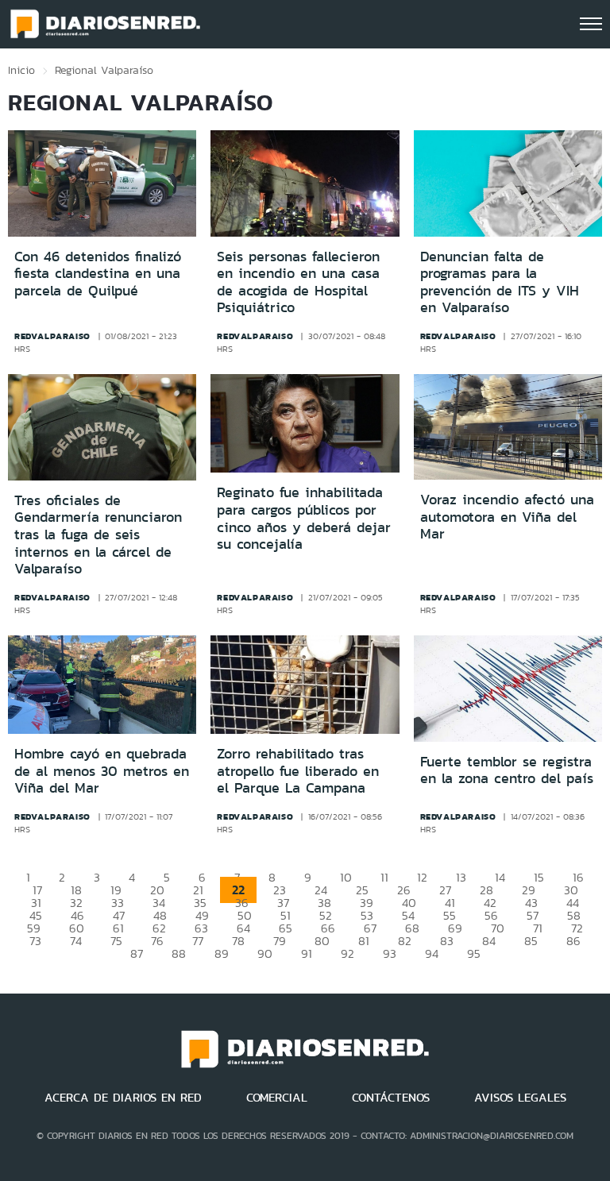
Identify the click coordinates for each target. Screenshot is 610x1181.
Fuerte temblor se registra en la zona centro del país (506, 770)
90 (264, 953)
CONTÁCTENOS (391, 1097)
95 (474, 953)
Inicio (21, 69)
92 (347, 953)
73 (35, 940)
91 (306, 953)
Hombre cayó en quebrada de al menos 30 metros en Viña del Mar (101, 770)
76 (157, 940)
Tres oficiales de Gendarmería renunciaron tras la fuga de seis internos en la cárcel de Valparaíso (98, 534)
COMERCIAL (276, 1097)
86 (573, 940)
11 (384, 877)
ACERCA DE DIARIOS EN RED (123, 1097)
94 (431, 953)
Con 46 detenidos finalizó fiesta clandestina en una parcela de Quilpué (97, 273)
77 (197, 940)
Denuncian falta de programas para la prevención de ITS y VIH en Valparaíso (499, 282)
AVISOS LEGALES (520, 1097)
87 (136, 953)
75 (116, 940)
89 (221, 953)
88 (179, 953)
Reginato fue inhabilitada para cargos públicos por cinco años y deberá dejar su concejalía (304, 518)
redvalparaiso (52, 336)
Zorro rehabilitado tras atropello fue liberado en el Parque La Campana (298, 770)
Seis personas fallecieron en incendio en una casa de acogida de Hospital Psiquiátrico (298, 282)
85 (531, 940)
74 (76, 940)
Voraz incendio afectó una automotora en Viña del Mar (507, 516)
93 (389, 953)
